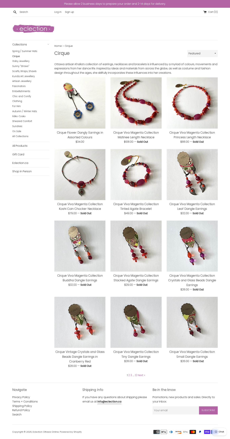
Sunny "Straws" (20, 66)
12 (136, 375)
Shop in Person (22, 171)
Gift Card (18, 154)
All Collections (20, 136)
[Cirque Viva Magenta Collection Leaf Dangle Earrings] (192, 174)
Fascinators (19, 86)
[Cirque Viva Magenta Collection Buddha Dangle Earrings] (79, 246)
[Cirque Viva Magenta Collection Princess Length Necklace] (192, 102)
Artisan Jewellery (21, 81)
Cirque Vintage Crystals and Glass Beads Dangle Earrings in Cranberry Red (80, 356)
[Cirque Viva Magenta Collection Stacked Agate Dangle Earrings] (135, 246)
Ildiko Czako (19, 116)
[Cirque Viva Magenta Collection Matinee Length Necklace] (135, 102)
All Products (19, 146)
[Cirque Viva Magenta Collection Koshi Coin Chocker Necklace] (79, 174)
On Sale (16, 131)
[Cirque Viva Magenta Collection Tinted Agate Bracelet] (135, 174)
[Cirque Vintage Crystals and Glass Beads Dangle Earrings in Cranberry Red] (79, 322)
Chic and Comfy (21, 96)
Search (17, 414)
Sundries (17, 126)
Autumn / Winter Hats (24, 111)
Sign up (69, 12)
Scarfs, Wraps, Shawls (24, 71)
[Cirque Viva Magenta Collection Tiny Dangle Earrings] (135, 322)
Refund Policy (21, 410)
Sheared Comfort (22, 121)
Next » (141, 375)
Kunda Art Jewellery (23, 76)
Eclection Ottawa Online (46, 431)
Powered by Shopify (71, 431)
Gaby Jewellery (20, 61)
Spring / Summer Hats (24, 51)
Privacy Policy (21, 397)
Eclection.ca (20, 163)
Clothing (17, 101)
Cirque (16, 56)
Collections (30, 44)
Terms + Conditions (25, 401)
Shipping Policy (22, 406)
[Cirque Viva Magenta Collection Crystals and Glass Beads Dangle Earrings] (192, 246)
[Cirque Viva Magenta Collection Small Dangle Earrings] (192, 322)
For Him (16, 106)
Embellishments (21, 91)
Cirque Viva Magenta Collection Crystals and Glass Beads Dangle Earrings (192, 280)
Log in (57, 12)
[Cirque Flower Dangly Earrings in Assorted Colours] (79, 102)
